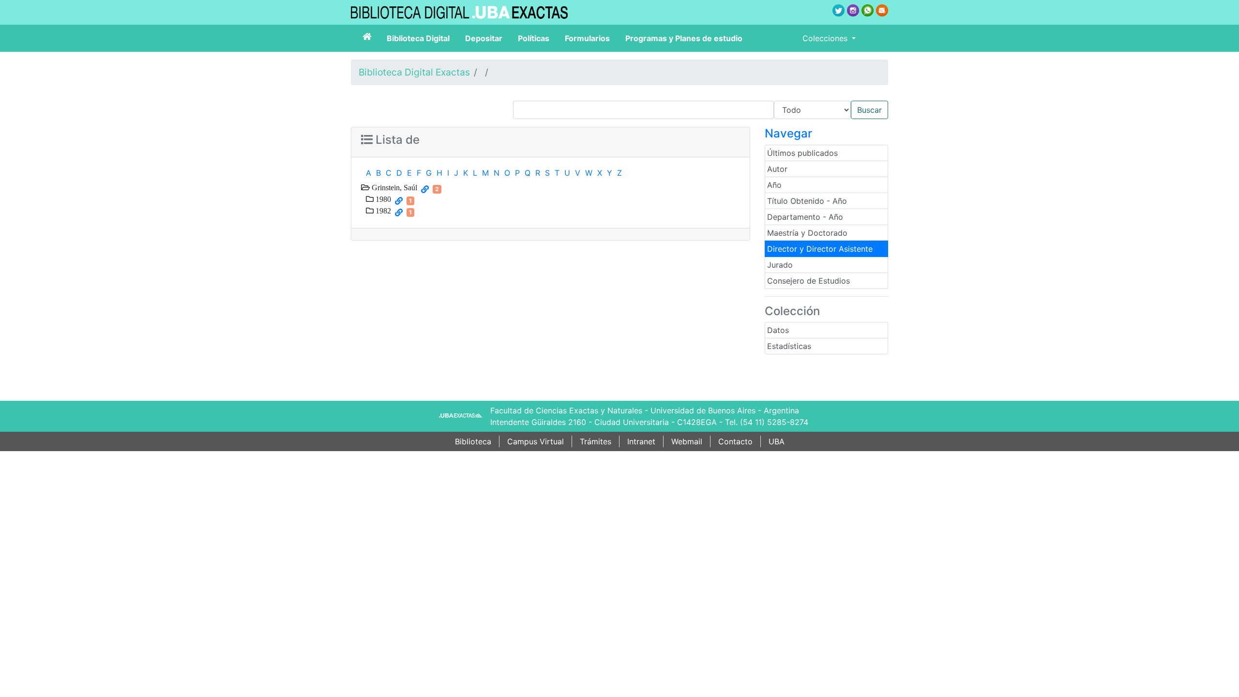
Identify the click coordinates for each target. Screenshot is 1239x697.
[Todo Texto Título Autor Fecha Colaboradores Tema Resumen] (700, 110)
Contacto (735, 441)
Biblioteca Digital (418, 38)
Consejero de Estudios (808, 281)
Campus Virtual (535, 441)
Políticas (533, 38)
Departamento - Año (805, 217)
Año (774, 185)
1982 (382, 210)
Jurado (780, 265)
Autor (777, 169)
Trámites (595, 441)
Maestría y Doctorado (807, 233)
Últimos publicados (802, 153)
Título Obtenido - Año (807, 201)
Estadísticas (789, 346)
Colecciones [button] (826, 38)
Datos (778, 330)
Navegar (788, 133)
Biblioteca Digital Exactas (414, 72)
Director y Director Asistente (820, 249)
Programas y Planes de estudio (683, 38)
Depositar (483, 38)
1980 (382, 199)
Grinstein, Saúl (393, 187)
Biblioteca (473, 441)
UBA (777, 441)
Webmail (686, 441)
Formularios (587, 38)
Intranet (641, 441)
